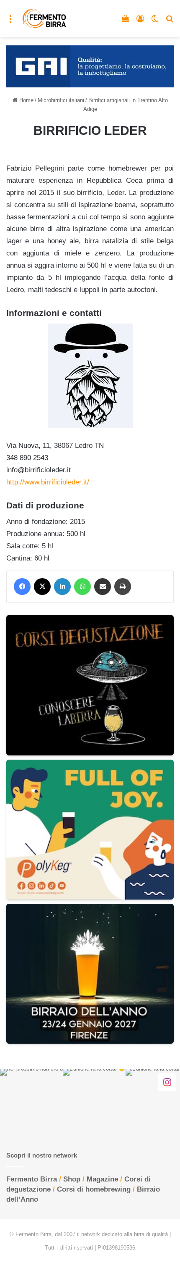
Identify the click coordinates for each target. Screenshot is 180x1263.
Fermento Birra (31, 1179)
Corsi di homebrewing (94, 1189)
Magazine (102, 1179)
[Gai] (90, 66)
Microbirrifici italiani (61, 100)
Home (25, 100)
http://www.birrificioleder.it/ (47, 482)
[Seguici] (167, 1082)
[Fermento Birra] (44, 18)
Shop (71, 1179)
